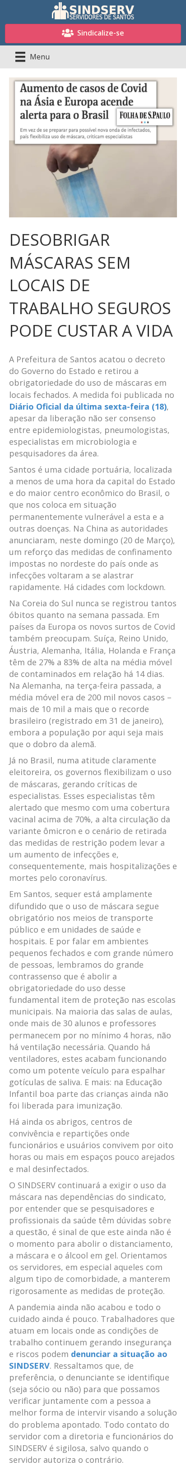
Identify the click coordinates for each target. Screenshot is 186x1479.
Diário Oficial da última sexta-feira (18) (88, 406)
